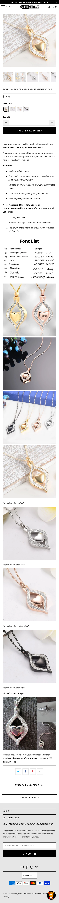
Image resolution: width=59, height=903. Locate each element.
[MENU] (1, 7)
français (27, 875)
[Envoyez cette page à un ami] (40, 771)
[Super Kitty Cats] (29, 7)
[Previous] (5, 41)
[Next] (54, 41)
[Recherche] (48, 7)
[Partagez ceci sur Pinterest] (33, 771)
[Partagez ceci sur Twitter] (18, 771)
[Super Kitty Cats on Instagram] (32, 867)
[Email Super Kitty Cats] (22, 867)
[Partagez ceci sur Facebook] (25, 771)
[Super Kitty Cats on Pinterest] (36, 867)
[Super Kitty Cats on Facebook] (27, 867)
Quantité (6, 117)
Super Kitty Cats (15, 893)
